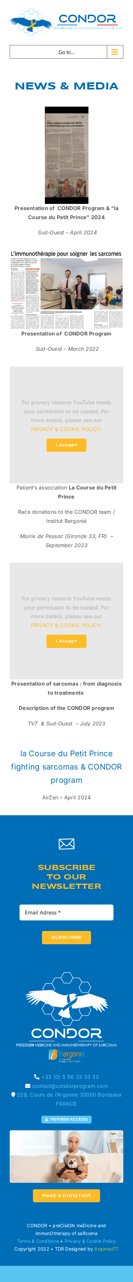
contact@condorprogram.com (70, 1085)
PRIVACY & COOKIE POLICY (66, 429)
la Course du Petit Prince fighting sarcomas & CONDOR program (66, 766)
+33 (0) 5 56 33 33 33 (70, 1077)
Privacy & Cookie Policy (90, 1241)
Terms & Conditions (38, 1241)
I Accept (66, 445)
